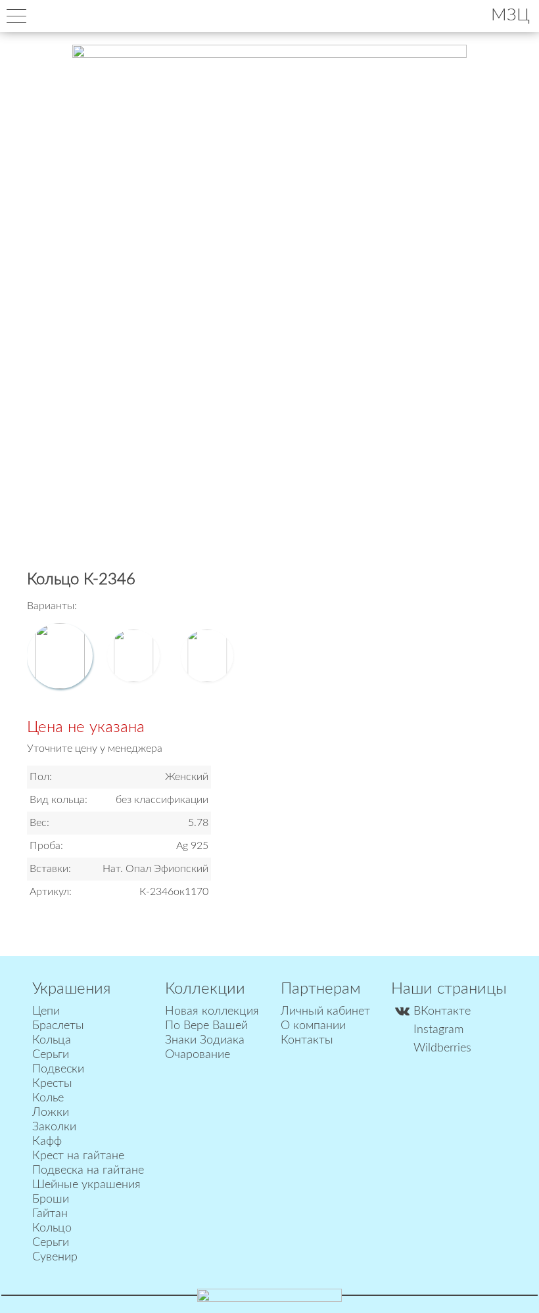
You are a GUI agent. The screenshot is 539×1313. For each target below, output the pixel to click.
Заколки (54, 1127)
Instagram (438, 1030)
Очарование (197, 1055)
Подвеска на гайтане (88, 1170)
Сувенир (55, 1257)
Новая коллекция (212, 1011)
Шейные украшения (86, 1185)
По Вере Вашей (206, 1026)
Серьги (50, 1055)
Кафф (47, 1141)
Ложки (50, 1112)
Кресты (52, 1084)
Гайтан (50, 1214)
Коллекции (205, 989)
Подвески (58, 1069)
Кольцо (52, 1228)
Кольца (51, 1040)
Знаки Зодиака (205, 1040)
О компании (313, 1026)
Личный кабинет (325, 1011)
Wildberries (442, 1048)
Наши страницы (449, 989)
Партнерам (321, 989)
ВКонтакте (442, 1011)
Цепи (46, 1011)
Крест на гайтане (78, 1156)
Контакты (307, 1040)
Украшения (71, 989)
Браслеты (58, 1026)
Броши (50, 1199)
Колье (48, 1098)
